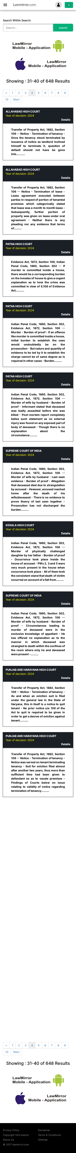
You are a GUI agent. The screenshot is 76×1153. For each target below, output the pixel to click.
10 (6, 99)
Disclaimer (44, 1130)
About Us (8, 1139)
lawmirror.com (20, 1144)
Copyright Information (16, 1135)
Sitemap (43, 1139)
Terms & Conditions (49, 1135)
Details (65, 119)
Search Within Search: (17, 20)
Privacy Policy (11, 1130)
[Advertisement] (38, 840)
